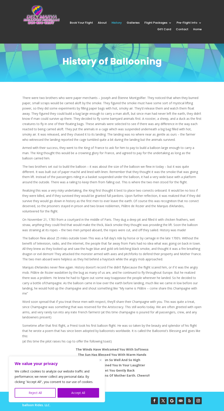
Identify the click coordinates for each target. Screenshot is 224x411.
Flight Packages (155, 23)
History (117, 23)
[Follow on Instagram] (198, 400)
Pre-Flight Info (187, 23)
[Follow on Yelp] (189, 400)
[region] (57, 379)
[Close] (100, 360)
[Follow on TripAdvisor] (180, 400)
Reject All (35, 393)
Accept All (78, 393)
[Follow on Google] (171, 400)
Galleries (133, 23)
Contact (182, 29)
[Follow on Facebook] (154, 400)
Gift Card (164, 29)
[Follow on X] (163, 400)
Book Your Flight (81, 23)
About (102, 23)
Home (197, 29)
